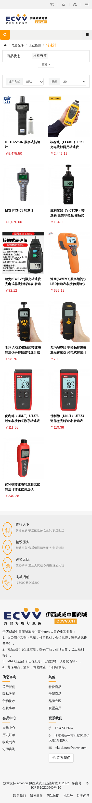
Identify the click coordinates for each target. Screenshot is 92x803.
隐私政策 (8, 694)
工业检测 (35, 45)
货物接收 (8, 701)
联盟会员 (55, 708)
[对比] (39, 116)
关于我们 (8, 687)
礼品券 (68, 796)
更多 (45, 64)
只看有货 (40, 55)
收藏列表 (8, 742)
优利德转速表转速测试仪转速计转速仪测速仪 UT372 (22, 489)
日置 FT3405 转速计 (19, 210)
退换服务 (36, 796)
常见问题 (83, 796)
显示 (54, 82)
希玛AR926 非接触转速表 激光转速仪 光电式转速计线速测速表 (68, 352)
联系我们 (63, 758)
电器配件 (18, 45)
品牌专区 (55, 701)
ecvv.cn (22, 783)
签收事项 (8, 708)
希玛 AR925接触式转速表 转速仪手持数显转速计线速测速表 (23, 352)
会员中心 (8, 728)
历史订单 (8, 735)
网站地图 (53, 796)
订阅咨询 (8, 749)
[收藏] (39, 104)
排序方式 (14, 82)
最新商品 (55, 694)
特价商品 (55, 687)
